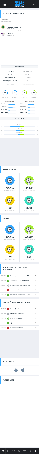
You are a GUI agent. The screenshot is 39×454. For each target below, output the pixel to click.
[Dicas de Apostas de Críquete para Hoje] (8, 450)
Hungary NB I (4, 19)
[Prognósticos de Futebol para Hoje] (3, 450)
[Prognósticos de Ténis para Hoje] (13, 450)
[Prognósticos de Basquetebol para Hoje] (19, 450)
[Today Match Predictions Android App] (16, 371)
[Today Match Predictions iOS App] (23, 371)
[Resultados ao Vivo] (24, 450)
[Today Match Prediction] (19, 4)
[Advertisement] (19, 50)
